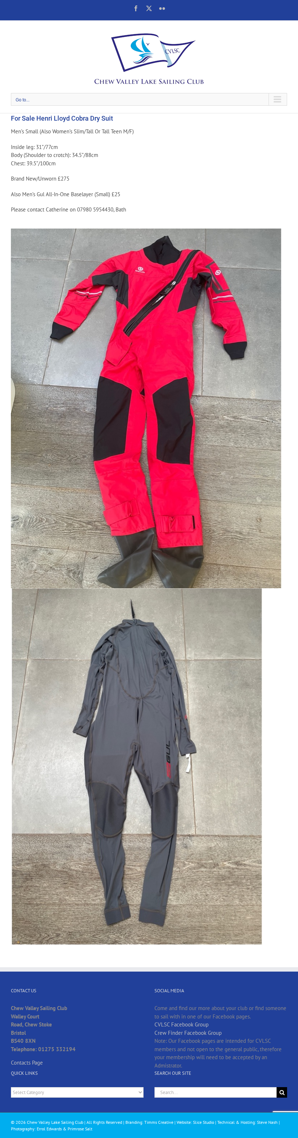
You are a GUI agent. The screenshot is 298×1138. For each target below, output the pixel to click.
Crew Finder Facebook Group (188, 1032)
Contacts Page (27, 1062)
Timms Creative (158, 1122)
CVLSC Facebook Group (181, 1024)
